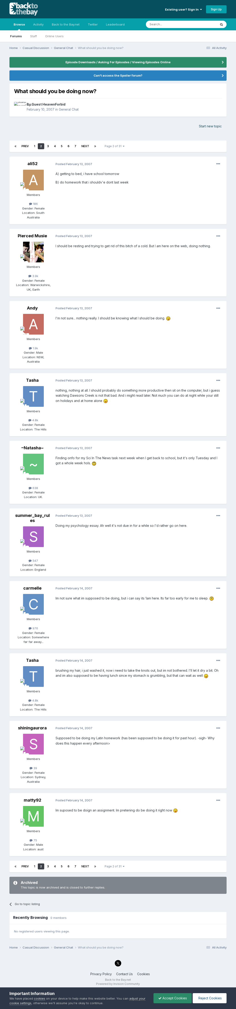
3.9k (34, 276)
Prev (25, 146)
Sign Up (216, 9)
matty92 (32, 800)
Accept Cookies (174, 998)
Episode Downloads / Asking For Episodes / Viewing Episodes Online (118, 62)
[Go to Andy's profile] (33, 324)
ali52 (32, 163)
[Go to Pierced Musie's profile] (33, 252)
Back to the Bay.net (66, 24)
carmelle (32, 588)
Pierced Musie (32, 235)
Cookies (143, 974)
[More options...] (218, 164)
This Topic (203, 24)
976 (35, 628)
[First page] (15, 146)
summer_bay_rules (32, 518)
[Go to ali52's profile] (33, 180)
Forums (16, 36)
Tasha (32, 380)
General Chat (69, 109)
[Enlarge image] (168, 318)
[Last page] (95, 146)
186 (35, 204)
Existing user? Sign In (182, 9)
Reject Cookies (210, 998)
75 (34, 840)
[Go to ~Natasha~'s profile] (33, 464)
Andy (32, 308)
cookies (39, 998)
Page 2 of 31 (114, 146)
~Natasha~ (32, 447)
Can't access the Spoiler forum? (118, 75)
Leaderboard (115, 24)
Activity (38, 24)
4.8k (34, 420)
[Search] (221, 24)
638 (35, 488)
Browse (19, 24)
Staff (33, 36)
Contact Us (124, 974)
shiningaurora (32, 727)
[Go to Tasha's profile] (33, 396)
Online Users (54, 36)
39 (34, 768)
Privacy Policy (101, 974)
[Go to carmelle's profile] (33, 604)
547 (35, 560)
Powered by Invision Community (118, 984)
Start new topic (210, 126)
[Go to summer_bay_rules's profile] (33, 536)
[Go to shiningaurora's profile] (33, 744)
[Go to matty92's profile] (33, 816)
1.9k (35, 348)
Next (85, 146)
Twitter (93, 24)
